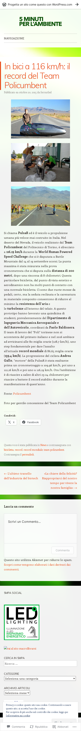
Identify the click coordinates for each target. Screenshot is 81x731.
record (18, 449)
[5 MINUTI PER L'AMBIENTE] (40, 21)
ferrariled (46, 92)
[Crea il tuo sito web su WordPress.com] (40, 4)
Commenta (63, 550)
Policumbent (22, 393)
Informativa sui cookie (18, 715)
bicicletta (9, 449)
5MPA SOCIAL (13, 593)
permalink (28, 454)
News (43, 445)
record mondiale (33, 449)
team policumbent (54, 449)
